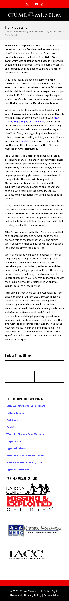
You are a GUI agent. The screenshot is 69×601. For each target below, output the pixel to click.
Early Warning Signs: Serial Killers (25, 406)
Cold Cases (12, 427)
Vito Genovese (36, 121)
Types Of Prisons (16, 448)
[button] (62, 15)
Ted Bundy (12, 420)
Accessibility (51, 595)
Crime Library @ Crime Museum (28, 31)
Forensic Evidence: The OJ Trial (24, 462)
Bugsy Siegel (20, 121)
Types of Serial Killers (19, 469)
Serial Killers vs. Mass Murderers (25, 455)
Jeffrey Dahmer (15, 413)
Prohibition (25, 141)
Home (8, 31)
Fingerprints (13, 441)
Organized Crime (54, 31)
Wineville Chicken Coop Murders (25, 434)
